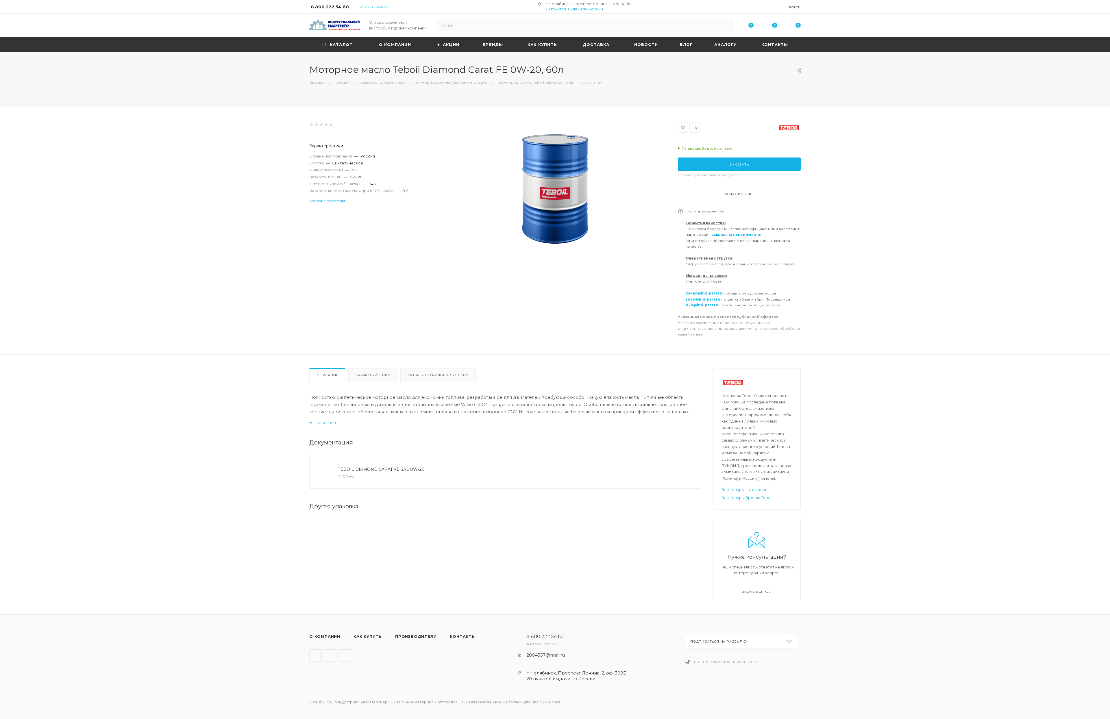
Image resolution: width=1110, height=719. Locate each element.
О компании (324, 636)
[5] (330, 124)
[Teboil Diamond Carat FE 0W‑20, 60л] (555, 187)
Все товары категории (744, 489)
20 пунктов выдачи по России (574, 9)
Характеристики (373, 375)
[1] (311, 124)
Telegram (315, 655)
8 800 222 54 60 (330, 7)
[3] (321, 124)
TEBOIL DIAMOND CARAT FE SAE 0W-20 (381, 469)
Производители (415, 636)
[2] (316, 124)
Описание (327, 375)
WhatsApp (345, 655)
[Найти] (725, 25)
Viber (330, 655)
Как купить (368, 636)
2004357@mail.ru (545, 655)
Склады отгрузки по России (438, 375)
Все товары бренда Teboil (747, 497)
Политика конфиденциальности (726, 662)
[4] (325, 124)
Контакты (463, 636)
